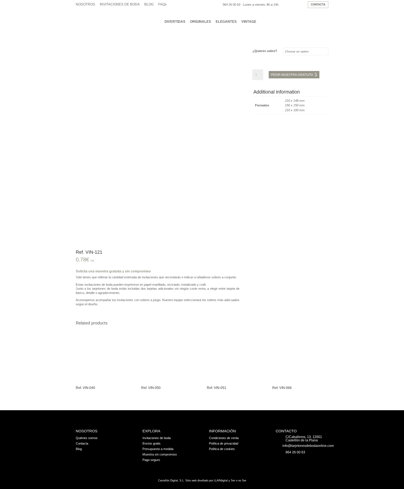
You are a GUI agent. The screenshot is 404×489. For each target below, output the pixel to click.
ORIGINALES (200, 21)
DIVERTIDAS (175, 21)
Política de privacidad (223, 443)
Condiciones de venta (224, 438)
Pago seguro (151, 460)
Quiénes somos (87, 438)
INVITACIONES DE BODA (120, 4)
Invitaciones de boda (156, 438)
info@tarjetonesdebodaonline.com (308, 445)
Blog (79, 449)
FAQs (162, 4)
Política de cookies (222, 449)
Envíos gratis (151, 443)
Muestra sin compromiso (159, 454)
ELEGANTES (226, 21)
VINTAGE (248, 21)
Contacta (82, 443)
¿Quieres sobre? (264, 51)
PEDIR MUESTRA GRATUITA (292, 74)
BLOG (149, 4)
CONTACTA (318, 4)
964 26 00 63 (231, 4)
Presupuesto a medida (157, 449)
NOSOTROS (85, 4)
